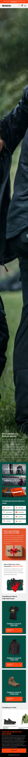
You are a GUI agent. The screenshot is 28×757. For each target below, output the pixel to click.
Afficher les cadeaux (10, 630)
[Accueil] (6, 6)
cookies (18, 738)
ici (4, 459)
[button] (27, 1)
